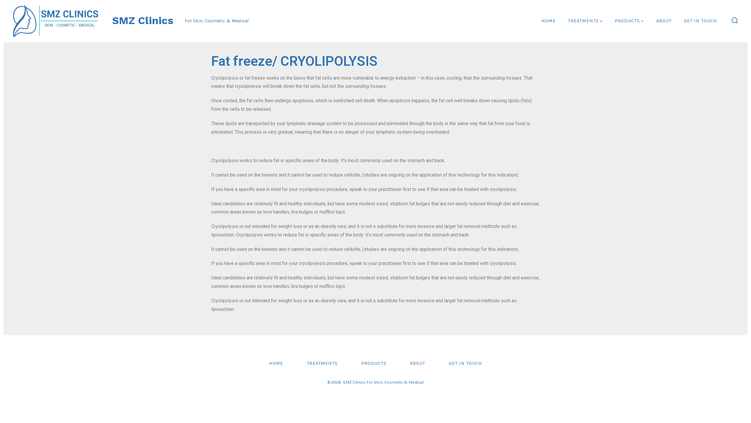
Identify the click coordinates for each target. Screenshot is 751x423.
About (663, 21)
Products (627, 21)
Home (549, 21)
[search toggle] (735, 21)
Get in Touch (700, 21)
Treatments (583, 21)
